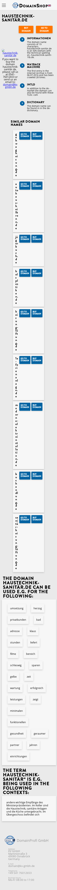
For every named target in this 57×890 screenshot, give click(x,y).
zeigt (35, 699)
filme (13, 654)
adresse (15, 631)
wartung (15, 688)
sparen (36, 665)
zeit (29, 676)
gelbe (13, 676)
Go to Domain (44, 29)
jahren (33, 745)
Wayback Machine (33, 66)
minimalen (16, 711)
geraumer (40, 733)
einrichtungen (18, 756)
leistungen (16, 699)
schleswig (16, 665)
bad (38, 619)
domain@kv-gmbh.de (10, 86)
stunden (15, 642)
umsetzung (16, 608)
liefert (33, 642)
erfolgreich (36, 688)
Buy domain (26, 29)
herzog (38, 608)
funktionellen (18, 722)
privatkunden (18, 619)
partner (14, 745)
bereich (30, 654)
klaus (33, 631)
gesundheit (17, 733)
